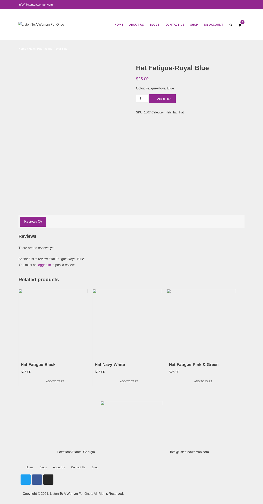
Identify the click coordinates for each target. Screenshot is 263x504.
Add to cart (164, 98)
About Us (136, 24)
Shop (194, 24)
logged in (44, 265)
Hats (32, 48)
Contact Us (174, 24)
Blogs (154, 24)
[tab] (33, 222)
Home (118, 24)
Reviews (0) (33, 221)
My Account (213, 24)
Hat (181, 112)
